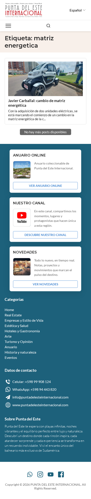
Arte (8, 336)
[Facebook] (60, 474)
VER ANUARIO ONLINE (45, 186)
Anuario (11, 347)
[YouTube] (50, 474)
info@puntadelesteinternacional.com (40, 397)
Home (9, 310)
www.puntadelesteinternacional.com (40, 405)
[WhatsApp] (29, 474)
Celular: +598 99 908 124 (31, 381)
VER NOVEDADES (45, 284)
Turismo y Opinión (19, 341)
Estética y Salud (16, 325)
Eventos (11, 357)
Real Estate (13, 315)
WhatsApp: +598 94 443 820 (34, 389)
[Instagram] (40, 474)
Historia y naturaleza (20, 352)
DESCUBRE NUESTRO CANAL (45, 235)
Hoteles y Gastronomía (22, 331)
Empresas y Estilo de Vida (24, 320)
